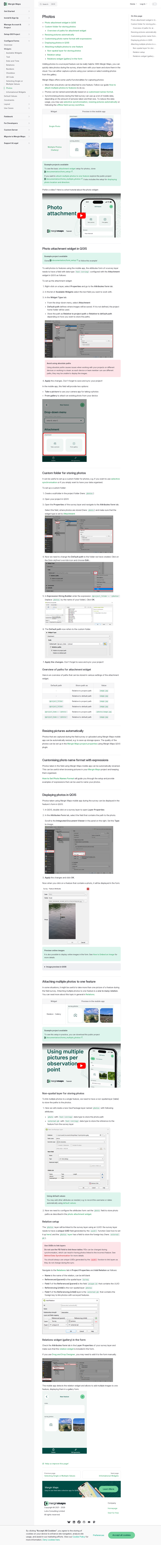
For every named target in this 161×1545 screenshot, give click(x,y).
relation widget (66, 1349)
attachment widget (67, 169)
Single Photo (54, 126)
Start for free (113, 1513)
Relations (90, 994)
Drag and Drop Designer (63, 1354)
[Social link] (68, 1523)
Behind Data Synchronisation (57, 1256)
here (49, 1234)
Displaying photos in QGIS (141, 40)
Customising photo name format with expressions (144, 36)
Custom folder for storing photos (144, 24)
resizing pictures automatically (103, 102)
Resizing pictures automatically (143, 32)
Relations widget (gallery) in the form (144, 56)
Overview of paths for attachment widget (144, 28)
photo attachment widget (79, 1214)
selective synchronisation (76, 102)
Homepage (112, 1508)
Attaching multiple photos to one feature (144, 44)
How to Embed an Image (103, 954)
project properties (82, 743)
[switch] (154, 4)
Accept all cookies (121, 1535)
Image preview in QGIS (56, 967)
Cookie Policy (79, 1536)
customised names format (100, 92)
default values (69, 1203)
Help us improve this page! (57, 1464)
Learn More (108, 1489)
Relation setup (139, 52)
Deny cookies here (51, 1539)
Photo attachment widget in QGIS (144, 20)
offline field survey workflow (70, 105)
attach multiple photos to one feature (72, 176)
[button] (17, 11)
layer (66, 1234)
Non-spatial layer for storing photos (144, 48)
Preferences (98, 1535)
